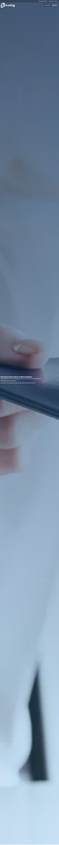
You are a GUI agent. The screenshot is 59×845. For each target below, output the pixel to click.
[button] (22, 380)
